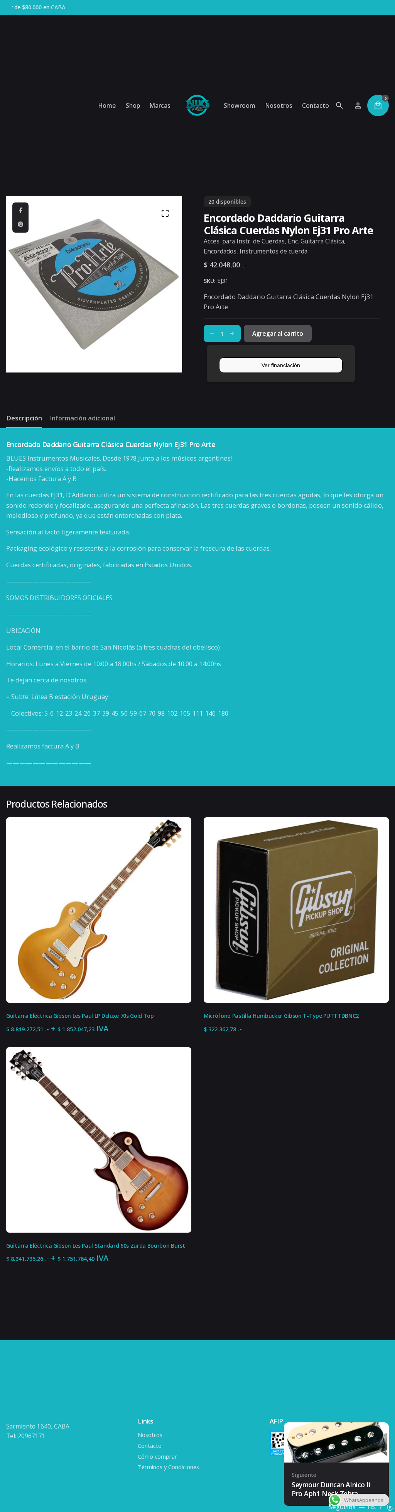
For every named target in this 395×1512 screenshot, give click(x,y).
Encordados (220, 251)
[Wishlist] (358, 105)
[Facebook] (20, 211)
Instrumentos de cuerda (273, 251)
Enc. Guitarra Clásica (316, 241)
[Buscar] (339, 105)
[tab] (24, 427)
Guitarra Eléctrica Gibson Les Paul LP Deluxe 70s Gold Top (80, 1015)
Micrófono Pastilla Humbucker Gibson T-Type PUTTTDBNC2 (281, 1015)
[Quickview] (23, 833)
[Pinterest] (20, 224)
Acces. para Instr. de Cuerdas (244, 241)
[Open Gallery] (165, 213)
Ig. (390, 1507)
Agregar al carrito (98, 990)
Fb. (373, 1507)
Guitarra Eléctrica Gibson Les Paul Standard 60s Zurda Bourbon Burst (95, 1245)
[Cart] (378, 105)
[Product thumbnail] (98, 910)
